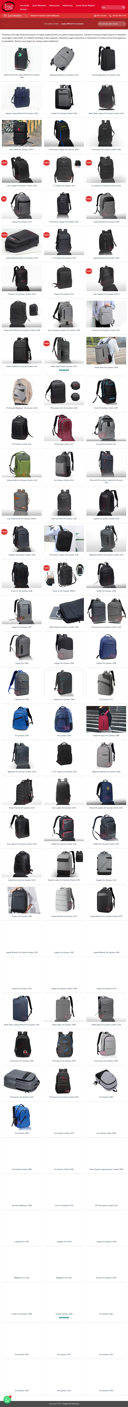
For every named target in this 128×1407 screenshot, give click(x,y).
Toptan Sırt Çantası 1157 (64, 294)
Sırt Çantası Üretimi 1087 (64, 1169)
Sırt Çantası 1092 (106, 1097)
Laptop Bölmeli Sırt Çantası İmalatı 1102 (22, 952)
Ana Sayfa (24, 6)
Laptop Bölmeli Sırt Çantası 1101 (64, 916)
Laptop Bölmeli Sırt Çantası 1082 (106, 222)
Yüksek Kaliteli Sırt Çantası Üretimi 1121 (22, 366)
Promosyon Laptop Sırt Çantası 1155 (64, 222)
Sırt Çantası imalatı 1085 (106, 1133)
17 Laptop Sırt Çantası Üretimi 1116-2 (106, 186)
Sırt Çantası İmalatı (51, 24)
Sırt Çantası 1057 (106, 1314)
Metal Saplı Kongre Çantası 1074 (64, 366)
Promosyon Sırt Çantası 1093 (106, 1061)
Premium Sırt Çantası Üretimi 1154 (22, 294)
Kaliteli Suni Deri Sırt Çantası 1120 (21, 880)
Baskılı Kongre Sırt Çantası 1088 (106, 736)
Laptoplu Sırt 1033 (64, 1242)
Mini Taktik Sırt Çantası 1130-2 (22, 149)
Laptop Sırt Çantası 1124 (22, 222)
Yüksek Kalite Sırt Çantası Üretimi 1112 (21, 480)
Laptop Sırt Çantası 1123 (22, 989)
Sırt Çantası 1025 (22, 1391)
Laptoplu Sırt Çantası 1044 (64, 699)
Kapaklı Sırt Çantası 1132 (106, 880)
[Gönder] (123, 7)
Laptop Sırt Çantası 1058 (106, 663)
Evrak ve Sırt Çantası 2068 (21, 591)
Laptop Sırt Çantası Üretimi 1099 (64, 989)
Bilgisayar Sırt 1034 (22, 1278)
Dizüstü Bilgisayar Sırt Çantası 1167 (106, 75)
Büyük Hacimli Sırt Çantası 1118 (21, 808)
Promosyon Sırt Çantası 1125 (21, 1097)
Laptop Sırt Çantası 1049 (106, 1242)
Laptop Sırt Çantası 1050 (64, 663)
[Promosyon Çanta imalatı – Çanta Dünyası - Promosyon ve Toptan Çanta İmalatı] (8, 7)
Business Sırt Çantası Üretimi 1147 (106, 330)
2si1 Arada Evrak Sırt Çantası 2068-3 (21, 519)
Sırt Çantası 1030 (22, 736)
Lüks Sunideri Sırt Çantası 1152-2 (106, 294)
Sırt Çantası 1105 (22, 1133)
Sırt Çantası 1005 (106, 1391)
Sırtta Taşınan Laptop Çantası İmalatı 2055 (106, 1169)
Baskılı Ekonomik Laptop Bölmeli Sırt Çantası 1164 (22, 76)
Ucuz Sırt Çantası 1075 (64, 1205)
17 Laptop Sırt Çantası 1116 (64, 186)
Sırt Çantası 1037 (64, 1354)
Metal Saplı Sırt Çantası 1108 (106, 367)
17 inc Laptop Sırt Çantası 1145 (64, 772)
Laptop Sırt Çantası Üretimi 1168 (64, 113)
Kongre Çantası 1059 (64, 1314)
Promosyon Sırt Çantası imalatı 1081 (64, 1097)
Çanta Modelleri (39, 6)
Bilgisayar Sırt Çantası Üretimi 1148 (22, 772)
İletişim (23, 9)
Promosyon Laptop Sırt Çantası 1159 (64, 149)
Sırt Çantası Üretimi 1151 (64, 480)
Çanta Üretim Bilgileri (85, 6)
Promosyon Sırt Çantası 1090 (22, 1061)
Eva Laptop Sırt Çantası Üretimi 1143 (21, 844)
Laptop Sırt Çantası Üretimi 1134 (106, 519)
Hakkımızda (68, 6)
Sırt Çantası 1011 (106, 699)
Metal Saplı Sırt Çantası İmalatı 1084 (64, 627)
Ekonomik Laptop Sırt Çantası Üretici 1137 (106, 808)
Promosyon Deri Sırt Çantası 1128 (64, 408)
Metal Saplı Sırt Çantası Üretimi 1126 (106, 1025)
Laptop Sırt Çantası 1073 (106, 989)
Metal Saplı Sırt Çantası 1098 (64, 1025)
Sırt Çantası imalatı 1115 (22, 444)
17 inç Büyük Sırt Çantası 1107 (64, 258)
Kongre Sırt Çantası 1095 (22, 916)
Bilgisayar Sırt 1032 (64, 1278)
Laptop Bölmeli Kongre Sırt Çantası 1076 (22, 258)
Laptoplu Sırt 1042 (21, 699)
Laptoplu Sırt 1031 (21, 1242)
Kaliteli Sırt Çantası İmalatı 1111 (64, 844)
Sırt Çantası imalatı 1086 (22, 1169)
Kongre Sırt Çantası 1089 (22, 1314)
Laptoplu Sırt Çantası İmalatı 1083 (21, 555)
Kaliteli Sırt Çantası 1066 (106, 591)
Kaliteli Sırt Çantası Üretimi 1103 (106, 844)
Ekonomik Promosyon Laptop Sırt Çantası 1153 (106, 481)
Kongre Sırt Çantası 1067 (22, 627)
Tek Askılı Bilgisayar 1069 (22, 1205)
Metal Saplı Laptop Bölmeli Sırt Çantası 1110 (21, 1025)
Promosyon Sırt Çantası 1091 (64, 1061)
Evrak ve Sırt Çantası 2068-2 (64, 591)
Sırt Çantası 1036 (64, 736)
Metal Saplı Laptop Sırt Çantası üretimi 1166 (106, 113)
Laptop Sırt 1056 (21, 663)
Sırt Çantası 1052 (22, 1354)
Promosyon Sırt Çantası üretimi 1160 (106, 149)
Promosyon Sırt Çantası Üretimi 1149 (106, 627)
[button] (15, 16)
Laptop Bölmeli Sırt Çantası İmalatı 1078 (106, 916)
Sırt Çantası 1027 (106, 1354)
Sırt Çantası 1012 (64, 1391)
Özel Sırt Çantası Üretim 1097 (106, 408)
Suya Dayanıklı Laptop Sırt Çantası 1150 (64, 330)
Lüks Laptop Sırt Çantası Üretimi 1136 (22, 186)
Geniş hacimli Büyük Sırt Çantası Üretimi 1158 (22, 330)
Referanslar (55, 6)
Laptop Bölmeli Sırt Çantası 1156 (106, 258)
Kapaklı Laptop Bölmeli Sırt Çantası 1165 (22, 113)
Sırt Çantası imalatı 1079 (64, 1133)
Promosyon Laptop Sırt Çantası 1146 (64, 555)
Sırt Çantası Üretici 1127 (64, 444)
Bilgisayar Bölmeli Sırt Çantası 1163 (64, 75)
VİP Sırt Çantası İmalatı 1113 (106, 1205)
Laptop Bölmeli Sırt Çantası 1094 (106, 952)
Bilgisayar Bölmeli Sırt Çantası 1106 (106, 772)
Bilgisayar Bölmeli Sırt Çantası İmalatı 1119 (106, 555)
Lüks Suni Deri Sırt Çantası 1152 (64, 519)
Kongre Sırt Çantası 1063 (106, 1278)
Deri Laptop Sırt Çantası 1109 (64, 808)
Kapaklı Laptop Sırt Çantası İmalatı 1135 (64, 880)
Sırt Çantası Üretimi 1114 (106, 444)
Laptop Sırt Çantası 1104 (64, 952)
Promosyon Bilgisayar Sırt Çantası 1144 (22, 408)
